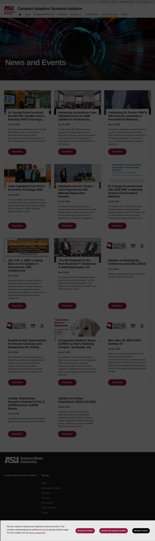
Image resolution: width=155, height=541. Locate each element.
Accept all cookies (85, 531)
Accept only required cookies (113, 531)
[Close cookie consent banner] (150, 524)
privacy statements (37, 533)
